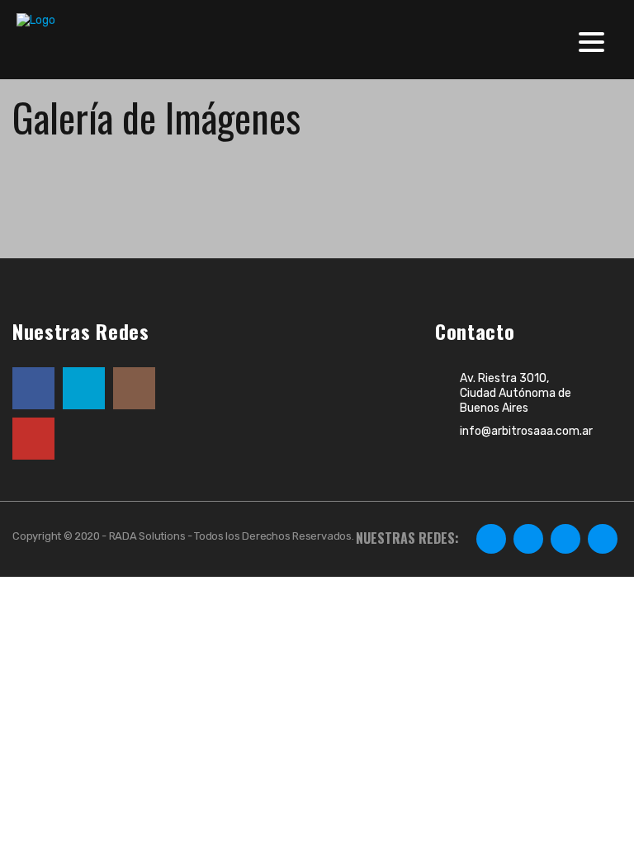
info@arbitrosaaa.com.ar (526, 431)
